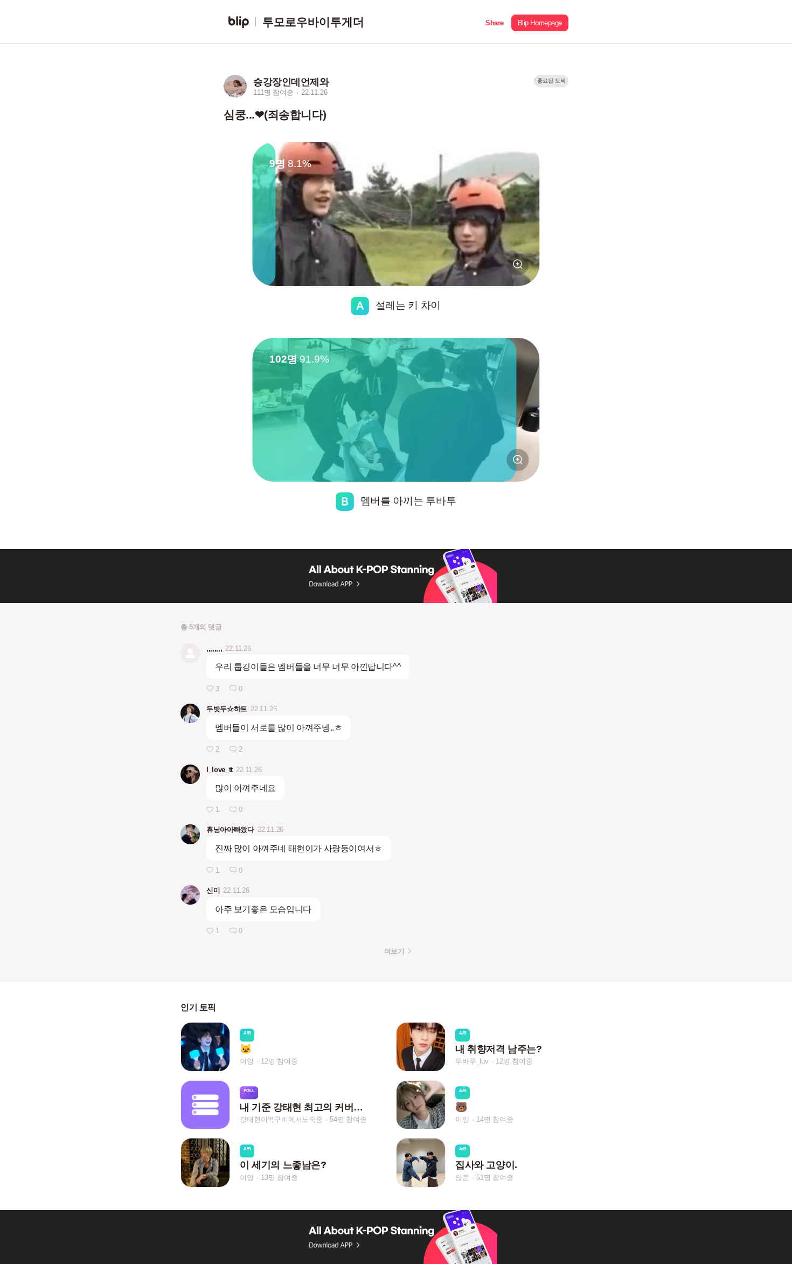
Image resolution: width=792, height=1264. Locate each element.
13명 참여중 (279, 1177)
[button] (494, 22)
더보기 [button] (394, 951)
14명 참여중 (494, 1119)
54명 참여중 (348, 1119)
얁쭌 (462, 1177)
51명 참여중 (494, 1177)
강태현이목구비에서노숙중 (281, 1119)
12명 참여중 (279, 1062)
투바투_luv (472, 1062)
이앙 (247, 1062)
